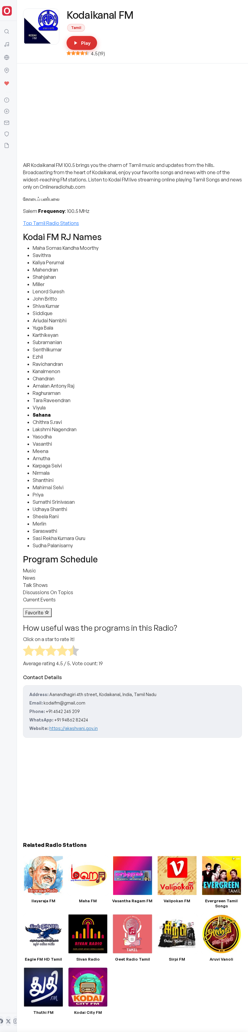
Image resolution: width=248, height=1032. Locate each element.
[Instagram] (16, 1021)
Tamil (76, 27)
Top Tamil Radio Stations (51, 223)
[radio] (28, 651)
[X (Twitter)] (8, 1021)
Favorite (34, 613)
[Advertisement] (132, 116)
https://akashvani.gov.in (73, 728)
